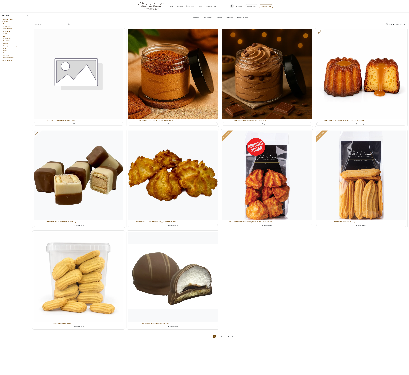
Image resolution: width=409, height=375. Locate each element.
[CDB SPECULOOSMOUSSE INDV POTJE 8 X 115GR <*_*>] (173, 74)
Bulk (4, 24)
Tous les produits (7, 19)
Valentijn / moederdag (10, 46)
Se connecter (251, 6)
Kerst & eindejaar (8, 57)
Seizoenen (5, 43)
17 (229, 336)
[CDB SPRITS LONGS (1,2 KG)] (78, 277)
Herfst (5, 53)
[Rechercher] (68, 24)
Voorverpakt (7, 26)
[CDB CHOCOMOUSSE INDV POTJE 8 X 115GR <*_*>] (267, 74)
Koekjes (4, 34)
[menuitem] (171, 6)
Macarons (5, 21)
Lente (5, 48)
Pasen (5, 50)
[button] (232, 6)
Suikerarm (6, 41)
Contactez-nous (266, 6)
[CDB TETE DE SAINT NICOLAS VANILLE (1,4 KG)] (78, 74)
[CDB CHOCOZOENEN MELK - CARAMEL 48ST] (173, 277)
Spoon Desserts (7, 60)
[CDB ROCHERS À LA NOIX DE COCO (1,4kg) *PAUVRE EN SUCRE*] (173, 175)
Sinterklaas (6, 55)
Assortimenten (7, 28)
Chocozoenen (6, 31)
